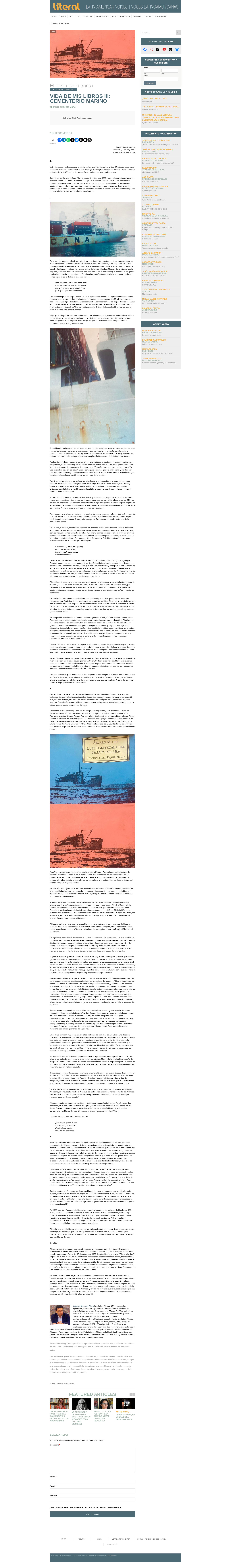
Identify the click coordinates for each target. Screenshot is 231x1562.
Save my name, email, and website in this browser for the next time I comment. (85, 1507)
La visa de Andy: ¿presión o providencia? (158, 163)
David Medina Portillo (154, 340)
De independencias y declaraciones (156, 154)
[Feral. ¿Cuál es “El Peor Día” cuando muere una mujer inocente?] (103, 1403)
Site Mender (112, 1555)
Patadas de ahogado (150, 239)
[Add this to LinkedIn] (64, 140)
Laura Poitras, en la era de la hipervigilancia (125, 1415)
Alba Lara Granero (151, 123)
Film (77, 16)
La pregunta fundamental (151, 335)
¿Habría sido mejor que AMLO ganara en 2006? (160, 145)
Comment (55, 1445)
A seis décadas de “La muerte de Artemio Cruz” (160, 257)
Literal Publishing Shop (156, 16)
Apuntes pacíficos (149, 191)
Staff (63, 1539)
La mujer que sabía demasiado (154, 303)
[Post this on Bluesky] (77, 140)
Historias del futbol (149, 313)
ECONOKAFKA (148, 142)
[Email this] (85, 140)
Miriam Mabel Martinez (154, 299)
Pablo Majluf (148, 101)
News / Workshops (121, 16)
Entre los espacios (152, 333)
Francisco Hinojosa (153, 280)
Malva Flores (149, 349)
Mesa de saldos (150, 342)
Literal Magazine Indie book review (151, 1539)
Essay (53, 31)
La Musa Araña (149, 282)
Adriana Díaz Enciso (151, 109)
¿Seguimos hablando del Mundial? (155, 218)
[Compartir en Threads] (72, 140)
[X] (158, 49)
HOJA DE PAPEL (149, 285)
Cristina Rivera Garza (153, 223)
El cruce (146, 207)
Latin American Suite (152, 360)
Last (162, 73)
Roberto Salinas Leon (154, 234)
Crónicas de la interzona (155, 216)
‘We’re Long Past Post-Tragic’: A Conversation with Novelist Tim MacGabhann (59, 1416)
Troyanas (147, 197)
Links (99, 1539)
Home (54, 16)
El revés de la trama (71, 85)
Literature (88, 16)
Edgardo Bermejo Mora (83, 1306)
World (63, 16)
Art (70, 16)
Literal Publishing (60, 24)
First (145, 73)
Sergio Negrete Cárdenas (156, 140)
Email (53, 1486)
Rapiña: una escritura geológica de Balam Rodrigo (158, 228)
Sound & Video (102, 16)
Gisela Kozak (149, 244)
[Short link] (89, 140)
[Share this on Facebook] (59, 140)
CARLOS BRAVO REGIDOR (154, 159)
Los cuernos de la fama (151, 181)
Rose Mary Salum (151, 331)
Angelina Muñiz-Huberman (156, 290)
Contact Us (112, 1544)
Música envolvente (149, 294)
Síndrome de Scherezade (154, 179)
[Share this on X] (81, 140)
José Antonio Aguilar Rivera (157, 149)
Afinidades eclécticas (153, 170)
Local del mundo (150, 255)
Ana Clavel (148, 177)
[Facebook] (145, 49)
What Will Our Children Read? (153, 200)
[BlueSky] (177, 49)
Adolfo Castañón (151, 253)
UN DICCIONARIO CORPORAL (154, 273)
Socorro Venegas (151, 262)
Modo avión (147, 264)
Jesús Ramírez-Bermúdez (155, 271)
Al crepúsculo (149, 310)
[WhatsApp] (68, 140)
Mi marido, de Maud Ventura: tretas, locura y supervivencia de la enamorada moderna (160, 117)
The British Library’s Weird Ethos (160, 107)
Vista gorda (148, 301)
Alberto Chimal (150, 205)
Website (53, 1495)
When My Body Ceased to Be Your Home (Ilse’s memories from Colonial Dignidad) (81, 1418)
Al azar (146, 292)
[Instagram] (151, 49)
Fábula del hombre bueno (152, 344)
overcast (147, 225)
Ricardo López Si (151, 308)
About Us (81, 1539)
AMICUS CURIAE (149, 151)
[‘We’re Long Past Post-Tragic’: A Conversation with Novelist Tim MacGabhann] (59, 1403)
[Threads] (171, 49)
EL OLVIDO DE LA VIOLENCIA (154, 276)
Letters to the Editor (121, 1539)
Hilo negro (147, 351)
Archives (137, 16)
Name (53, 1477)
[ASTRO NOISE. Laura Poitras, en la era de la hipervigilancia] (125, 1403)
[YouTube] (164, 49)
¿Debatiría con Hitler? (154, 99)
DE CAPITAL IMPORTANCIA (153, 236)
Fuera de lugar (150, 246)
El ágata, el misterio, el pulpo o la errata (157, 353)
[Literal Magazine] (66, 9)
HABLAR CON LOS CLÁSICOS (154, 209)
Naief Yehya (148, 214)
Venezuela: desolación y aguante (155, 248)
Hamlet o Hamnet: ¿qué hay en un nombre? (159, 363)
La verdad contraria (152, 161)
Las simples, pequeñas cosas (153, 266)
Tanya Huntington (151, 358)
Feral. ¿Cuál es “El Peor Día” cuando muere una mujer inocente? (102, 1416)
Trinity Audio (76, 118)
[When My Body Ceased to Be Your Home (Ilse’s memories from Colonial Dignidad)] (81, 1404)
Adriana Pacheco (151, 195)
